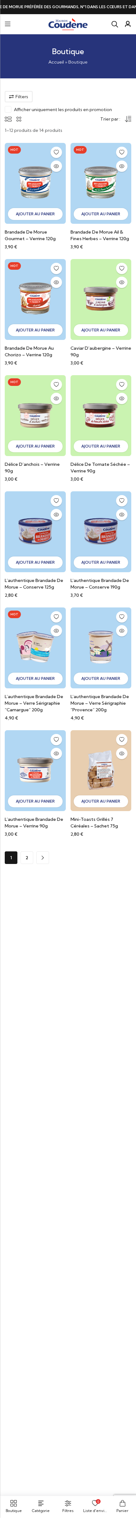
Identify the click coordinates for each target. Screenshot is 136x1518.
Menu (7, 24)
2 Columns (18, 119)
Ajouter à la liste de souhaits (56, 152)
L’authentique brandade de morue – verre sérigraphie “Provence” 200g (100, 703)
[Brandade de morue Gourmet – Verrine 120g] (35, 183)
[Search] (115, 24)
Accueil (56, 62)
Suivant (42, 857)
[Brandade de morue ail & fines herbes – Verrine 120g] (101, 183)
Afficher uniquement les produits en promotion (63, 109)
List (8, 119)
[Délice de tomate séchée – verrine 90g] (101, 415)
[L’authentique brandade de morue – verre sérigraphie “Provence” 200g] (101, 647)
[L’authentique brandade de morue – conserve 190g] (101, 531)
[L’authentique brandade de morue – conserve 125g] (35, 531)
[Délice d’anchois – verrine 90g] (35, 415)
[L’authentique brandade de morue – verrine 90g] (35, 770)
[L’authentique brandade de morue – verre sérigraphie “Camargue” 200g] (35, 647)
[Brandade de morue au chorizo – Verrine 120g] (35, 299)
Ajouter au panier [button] (35, 214)
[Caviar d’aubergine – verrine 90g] (101, 299)
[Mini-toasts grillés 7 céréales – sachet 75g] (101, 770)
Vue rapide (56, 166)
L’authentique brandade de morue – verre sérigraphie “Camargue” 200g (34, 703)
